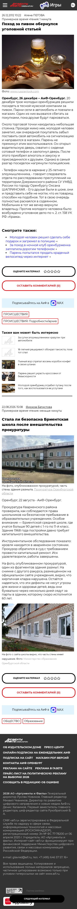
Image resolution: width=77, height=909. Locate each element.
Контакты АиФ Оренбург (22, 763)
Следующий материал (37, 899)
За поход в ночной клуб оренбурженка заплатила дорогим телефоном (38, 247)
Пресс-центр (54, 747)
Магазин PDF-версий (52, 758)
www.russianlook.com (24, 91)
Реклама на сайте (17, 768)
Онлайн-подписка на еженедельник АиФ (36, 752)
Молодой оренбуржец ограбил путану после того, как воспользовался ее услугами (44, 387)
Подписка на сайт (18, 758)
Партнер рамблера (35, 891)
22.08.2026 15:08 (12, 407)
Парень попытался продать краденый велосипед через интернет (37, 254)
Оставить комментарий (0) (38, 285)
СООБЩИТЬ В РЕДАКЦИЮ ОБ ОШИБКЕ (31, 782)
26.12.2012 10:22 (11, 15)
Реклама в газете (48, 768)
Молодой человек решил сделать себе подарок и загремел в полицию (38, 239)
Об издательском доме (22, 747)
